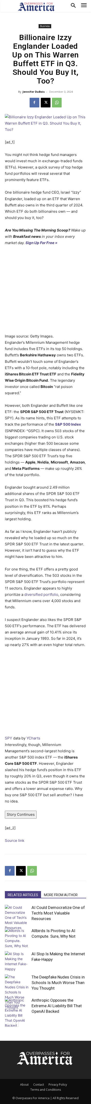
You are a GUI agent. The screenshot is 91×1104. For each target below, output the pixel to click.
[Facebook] (34, 102)
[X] (45, 102)
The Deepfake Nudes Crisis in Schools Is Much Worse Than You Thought (58, 983)
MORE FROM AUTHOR (61, 895)
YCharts (33, 738)
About (24, 1085)
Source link (14, 840)
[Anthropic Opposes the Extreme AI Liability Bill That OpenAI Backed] (17, 1013)
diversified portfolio (41, 594)
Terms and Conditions (45, 1090)
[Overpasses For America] (36, 6)
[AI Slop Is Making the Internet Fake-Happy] (17, 961)
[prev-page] (8, 1024)
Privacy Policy (58, 1085)
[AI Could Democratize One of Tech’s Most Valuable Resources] (17, 917)
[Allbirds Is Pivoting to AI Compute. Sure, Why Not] (17, 938)
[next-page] (16, 1024)
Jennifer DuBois (34, 91)
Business (45, 26)
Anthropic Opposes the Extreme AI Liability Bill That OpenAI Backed (57, 1006)
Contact (38, 1085)
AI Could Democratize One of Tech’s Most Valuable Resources (58, 913)
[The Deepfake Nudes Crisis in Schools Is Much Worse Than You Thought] (17, 992)
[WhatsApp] (57, 102)
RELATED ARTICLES (23, 895)
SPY (8, 738)
